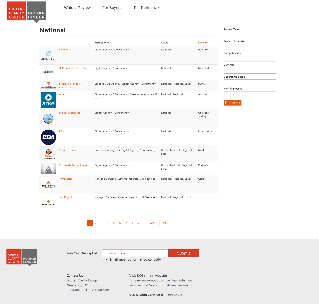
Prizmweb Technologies (73, 165)
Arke (61, 94)
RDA (61, 131)
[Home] (26, 12)
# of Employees (233, 88)
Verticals (229, 64)
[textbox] (226, 35)
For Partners (142, 8)
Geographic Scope (234, 76)
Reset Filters (233, 102)
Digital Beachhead (69, 112)
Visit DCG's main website (148, 275)
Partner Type (231, 29)
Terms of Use (174, 294)
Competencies (232, 53)
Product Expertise (234, 41)
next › (153, 222)
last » (165, 222)
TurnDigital (65, 178)
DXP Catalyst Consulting (73, 67)
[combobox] (250, 35)
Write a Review (77, 7)
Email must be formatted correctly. (135, 259)
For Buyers (109, 8)
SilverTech (65, 49)
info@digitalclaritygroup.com (88, 290)
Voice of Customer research (170, 285)
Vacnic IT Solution (69, 150)
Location (203, 42)
